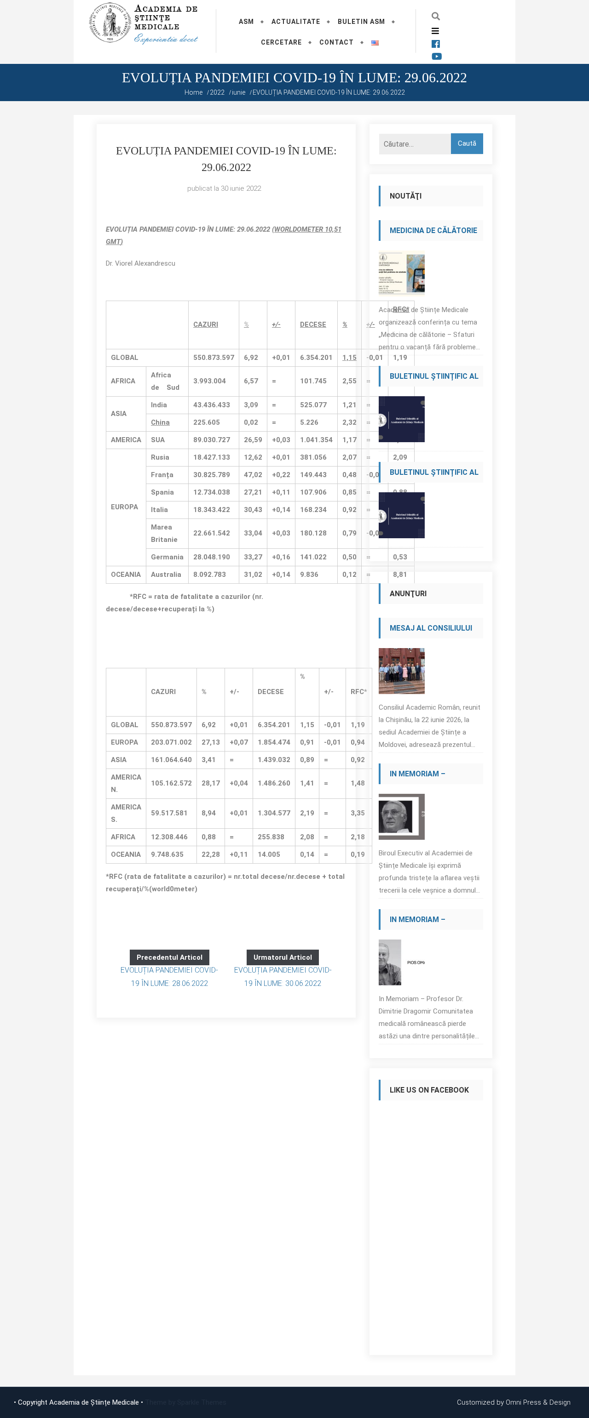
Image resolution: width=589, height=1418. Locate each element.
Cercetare (281, 42)
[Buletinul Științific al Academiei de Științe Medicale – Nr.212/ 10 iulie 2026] (402, 421)
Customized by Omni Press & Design (514, 1402)
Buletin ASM (361, 21)
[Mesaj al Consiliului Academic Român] (402, 673)
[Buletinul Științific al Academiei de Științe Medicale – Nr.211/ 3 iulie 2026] (402, 517)
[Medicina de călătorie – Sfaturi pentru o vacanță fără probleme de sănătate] (402, 276)
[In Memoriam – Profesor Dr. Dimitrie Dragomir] (402, 965)
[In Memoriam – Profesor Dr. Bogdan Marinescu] (402, 819)
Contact (336, 42)
